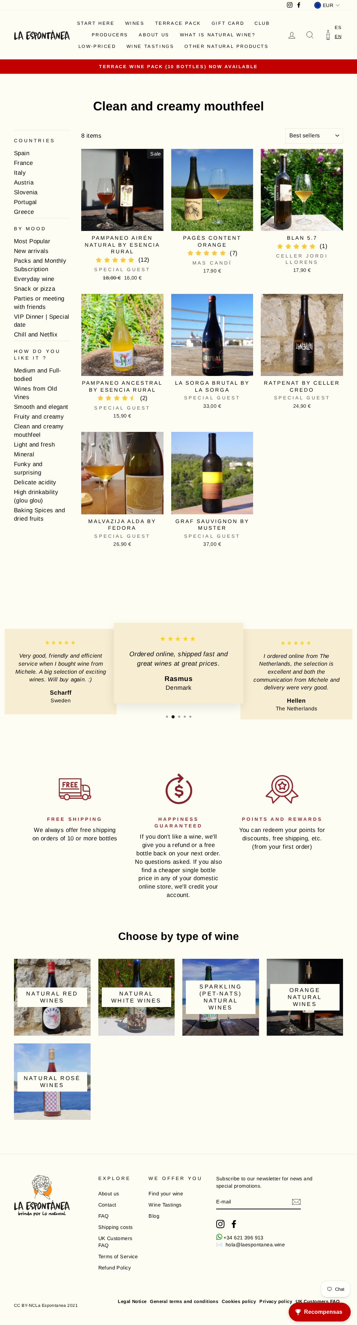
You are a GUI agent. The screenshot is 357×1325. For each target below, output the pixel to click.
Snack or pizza (34, 288)
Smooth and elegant (41, 407)
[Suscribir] (296, 1202)
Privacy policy (275, 1301)
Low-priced (97, 46)
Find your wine (166, 1193)
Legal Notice (132, 1301)
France (23, 163)
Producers (110, 34)
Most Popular (32, 241)
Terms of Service (118, 1256)
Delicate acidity (35, 482)
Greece (24, 212)
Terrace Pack (178, 23)
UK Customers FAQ (115, 1242)
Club (262, 23)
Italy (20, 172)
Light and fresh (34, 444)
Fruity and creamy (39, 416)
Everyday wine (34, 279)
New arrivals (31, 251)
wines (135, 23)
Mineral (24, 454)
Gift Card (228, 23)
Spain (21, 153)
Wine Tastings (150, 46)
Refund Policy (114, 1267)
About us (154, 34)
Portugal (25, 202)
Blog (154, 1216)
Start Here (96, 23)
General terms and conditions (184, 1301)
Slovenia (25, 192)
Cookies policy (239, 1301)
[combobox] (338, 36)
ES (338, 27)
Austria (23, 182)
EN (338, 36)
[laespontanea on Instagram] (220, 1224)
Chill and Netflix (36, 334)
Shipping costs (115, 1227)
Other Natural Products (226, 46)
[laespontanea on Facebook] (234, 1224)
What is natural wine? (218, 34)
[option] (338, 27)
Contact (107, 1205)
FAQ (103, 1216)
